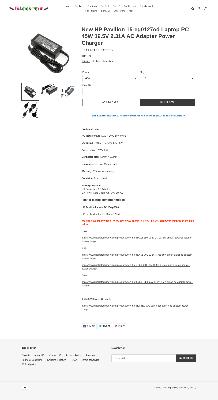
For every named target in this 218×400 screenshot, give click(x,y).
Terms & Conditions (32, 359)
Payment (90, 355)
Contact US (55, 355)
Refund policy (29, 364)
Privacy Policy (73, 355)
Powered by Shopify (187, 388)
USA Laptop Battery (169, 388)
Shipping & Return (56, 359)
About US (39, 355)
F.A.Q (74, 359)
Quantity (86, 85)
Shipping (86, 61)
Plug (142, 72)
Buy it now (167, 102)
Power (85, 72)
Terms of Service (90, 359)
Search (26, 355)
